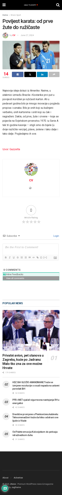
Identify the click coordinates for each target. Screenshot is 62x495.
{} (41, 257)
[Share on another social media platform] (54, 74)
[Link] (37, 257)
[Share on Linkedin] (42, 74)
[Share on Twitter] (30, 74)
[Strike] (18, 257)
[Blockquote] (29, 257)
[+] (45, 257)
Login (56, 236)
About (5, 477)
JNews (13, 484)
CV (13, 35)
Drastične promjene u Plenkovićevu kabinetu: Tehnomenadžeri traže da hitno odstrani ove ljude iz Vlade (35, 417)
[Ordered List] (21, 257)
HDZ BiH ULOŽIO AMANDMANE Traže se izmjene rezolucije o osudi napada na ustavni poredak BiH (36, 385)
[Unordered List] (25, 257)
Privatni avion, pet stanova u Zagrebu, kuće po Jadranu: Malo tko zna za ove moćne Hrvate (22, 361)
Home (5, 15)
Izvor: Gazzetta (11, 149)
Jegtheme (16, 487)
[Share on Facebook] (17, 74)
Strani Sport (16, 15)
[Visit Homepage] (31, 5)
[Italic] (10, 257)
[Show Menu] (4, 5)
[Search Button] (58, 5)
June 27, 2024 (27, 35)
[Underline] (14, 257)
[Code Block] (33, 257)
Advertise (18, 477)
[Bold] (6, 257)
